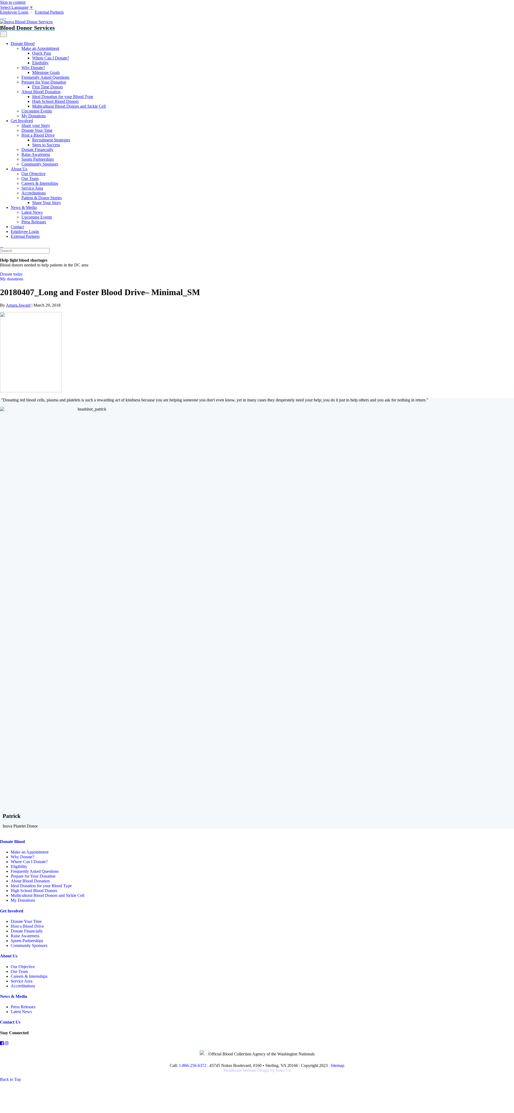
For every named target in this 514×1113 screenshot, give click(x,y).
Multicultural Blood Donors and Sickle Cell (69, 106)
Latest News (32, 212)
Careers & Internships (39, 183)
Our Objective (33, 173)
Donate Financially (37, 149)
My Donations (33, 116)
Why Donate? (33, 67)
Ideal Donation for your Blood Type (62, 96)
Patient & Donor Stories (41, 197)
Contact (17, 226)
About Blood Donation (41, 91)
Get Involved (22, 120)
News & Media (24, 207)
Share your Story (35, 125)
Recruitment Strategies (51, 140)
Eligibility (40, 63)
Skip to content (12, 2)
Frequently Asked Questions (45, 77)
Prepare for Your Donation (43, 82)
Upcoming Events (36, 111)
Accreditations (33, 193)
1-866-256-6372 (192, 1065)
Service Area (32, 188)
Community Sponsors (39, 164)
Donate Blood (23, 43)
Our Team (30, 178)
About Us (19, 169)
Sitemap (337, 1065)
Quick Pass (41, 53)
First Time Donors (47, 87)
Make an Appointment (40, 48)
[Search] (1, 245)
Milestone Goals (46, 72)
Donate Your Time (36, 130)
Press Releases (33, 222)
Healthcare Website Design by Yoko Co (257, 1070)
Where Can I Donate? (50, 58)
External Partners (49, 12)
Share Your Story (46, 202)
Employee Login (14, 12)
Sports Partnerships (37, 159)
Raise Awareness (35, 154)
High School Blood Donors (55, 101)
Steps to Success (46, 144)
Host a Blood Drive (38, 135)
